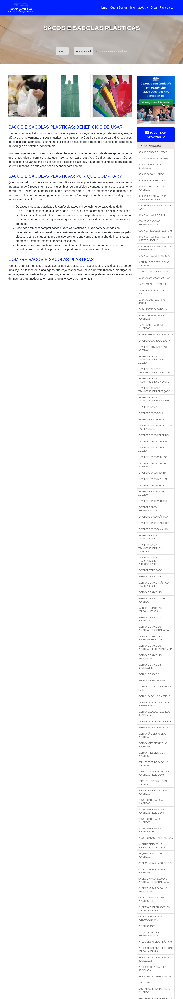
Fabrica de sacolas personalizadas (150, 610)
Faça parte (166, 7)
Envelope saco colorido (153, 435)
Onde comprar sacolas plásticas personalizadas (154, 880)
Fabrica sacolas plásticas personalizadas (154, 704)
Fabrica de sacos (148, 674)
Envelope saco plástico (153, 517)
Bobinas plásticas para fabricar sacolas (152, 198)
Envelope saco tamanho (153, 529)
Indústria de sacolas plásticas (151, 802)
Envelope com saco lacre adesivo (154, 349)
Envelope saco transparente (147, 537)
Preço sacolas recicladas (154, 976)
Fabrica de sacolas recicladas (150, 657)
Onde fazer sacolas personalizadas (150, 918)
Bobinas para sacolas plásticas (151, 188)
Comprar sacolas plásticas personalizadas (155, 248)
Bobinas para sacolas (151, 180)
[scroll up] (172, 985)
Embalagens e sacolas (152, 284)
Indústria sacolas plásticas (155, 838)
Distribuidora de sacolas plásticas (153, 264)
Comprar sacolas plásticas (155, 231)
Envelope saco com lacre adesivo (154, 465)
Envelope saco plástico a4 (154, 523)
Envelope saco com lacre (154, 457)
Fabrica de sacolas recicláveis (150, 666)
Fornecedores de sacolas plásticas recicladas (154, 773)
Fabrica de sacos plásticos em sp (154, 688)
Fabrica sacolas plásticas (154, 696)
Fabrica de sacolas (150, 592)
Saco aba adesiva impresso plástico (154, 990)
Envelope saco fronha (152, 473)
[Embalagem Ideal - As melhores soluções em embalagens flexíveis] (20, 7)
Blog (154, 7)
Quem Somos (118, 7)
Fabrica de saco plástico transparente (153, 584)
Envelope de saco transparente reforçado (154, 390)
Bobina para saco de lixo (153, 158)
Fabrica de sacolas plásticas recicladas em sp (155, 647)
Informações (138, 7)
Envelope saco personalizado (147, 509)
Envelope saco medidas (152, 501)
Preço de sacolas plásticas (155, 942)
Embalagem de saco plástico (155, 271)
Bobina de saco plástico (152, 152)
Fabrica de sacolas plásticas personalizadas (154, 628)
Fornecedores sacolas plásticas (152, 792)
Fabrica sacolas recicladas (155, 721)
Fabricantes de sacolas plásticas (152, 745)
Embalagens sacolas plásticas (151, 317)
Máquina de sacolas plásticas (150, 855)
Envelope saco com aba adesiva (152, 449)
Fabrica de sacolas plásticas (150, 619)
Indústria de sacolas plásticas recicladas (151, 811)
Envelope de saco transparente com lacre (153, 380)
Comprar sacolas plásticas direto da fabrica (155, 239)
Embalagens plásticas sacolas (151, 292)
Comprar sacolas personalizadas (149, 223)
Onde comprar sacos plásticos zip (151, 899)
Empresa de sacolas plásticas (150, 327)
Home (104, 8)
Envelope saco (147, 407)
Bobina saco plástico (151, 174)
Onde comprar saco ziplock (155, 863)
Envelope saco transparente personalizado (147, 560)
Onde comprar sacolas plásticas (152, 871)
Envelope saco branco (152, 419)
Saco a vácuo (146, 983)
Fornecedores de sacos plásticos (153, 783)
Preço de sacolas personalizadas (149, 934)
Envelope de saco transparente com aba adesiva (152, 359)
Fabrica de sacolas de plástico (151, 600)
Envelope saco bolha (151, 413)
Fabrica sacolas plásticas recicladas (154, 713)
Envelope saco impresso (153, 479)
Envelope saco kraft (151, 485)
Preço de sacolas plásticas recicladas (155, 959)
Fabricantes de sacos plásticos (151, 754)
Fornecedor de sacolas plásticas (153, 764)
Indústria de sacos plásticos (149, 821)
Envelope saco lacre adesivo (151, 493)
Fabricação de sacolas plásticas (152, 735)
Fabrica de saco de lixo (152, 576)
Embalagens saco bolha (153, 309)
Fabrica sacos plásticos (153, 727)
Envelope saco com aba (152, 441)
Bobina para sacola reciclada (150, 166)
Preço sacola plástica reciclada (152, 969)
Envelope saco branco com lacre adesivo (155, 427)
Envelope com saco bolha (154, 341)
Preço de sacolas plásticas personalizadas (155, 950)
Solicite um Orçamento (157, 134)
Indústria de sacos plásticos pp (149, 830)
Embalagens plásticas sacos (151, 301)
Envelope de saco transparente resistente (154, 399)
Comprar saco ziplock (152, 215)
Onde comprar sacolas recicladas (152, 890)
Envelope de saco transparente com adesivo (154, 371)
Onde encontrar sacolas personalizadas (154, 909)
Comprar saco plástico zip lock (154, 207)
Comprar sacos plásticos (154, 256)
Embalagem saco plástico (154, 278)
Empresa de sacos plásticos (155, 334)
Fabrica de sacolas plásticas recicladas (151, 638)
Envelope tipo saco (150, 570)
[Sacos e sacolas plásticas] (27, 95)
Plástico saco (146, 926)
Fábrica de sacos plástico (154, 680)
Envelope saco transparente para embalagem (150, 548)
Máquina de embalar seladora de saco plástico (154, 846)
